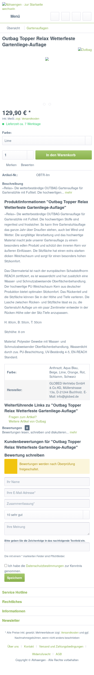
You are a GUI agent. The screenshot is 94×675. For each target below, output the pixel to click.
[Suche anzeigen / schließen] (54, 16)
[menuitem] (11, 16)
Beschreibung (12, 183)
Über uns (13, 646)
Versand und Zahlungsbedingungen (61, 646)
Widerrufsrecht (41, 654)
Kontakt (29, 646)
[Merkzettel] (65, 16)
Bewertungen (12, 428)
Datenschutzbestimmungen (45, 565)
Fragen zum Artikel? (22, 417)
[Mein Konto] (76, 16)
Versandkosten (70, 632)
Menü (15, 16)
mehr (68, 192)
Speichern (14, 577)
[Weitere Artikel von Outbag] (85, 51)
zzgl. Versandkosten (27, 118)
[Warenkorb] (87, 16)
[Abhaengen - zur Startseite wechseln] (24, 6)
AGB (59, 654)
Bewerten (27, 165)
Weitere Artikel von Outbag (27, 421)
